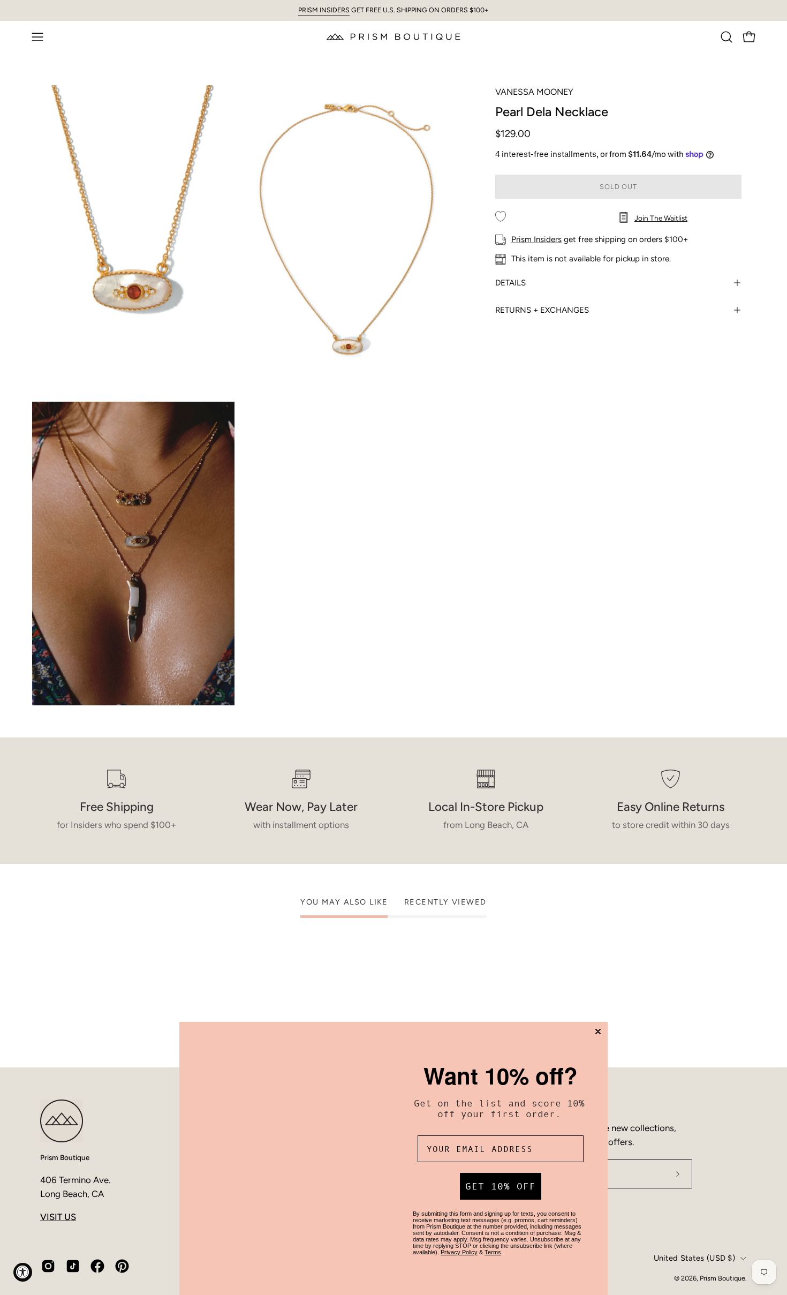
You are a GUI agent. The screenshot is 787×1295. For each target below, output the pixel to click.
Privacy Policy (459, 1252)
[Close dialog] (598, 1031)
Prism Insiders (536, 239)
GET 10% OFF (500, 1186)
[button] (726, 37)
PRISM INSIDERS (324, 10)
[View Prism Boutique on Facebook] (97, 1266)
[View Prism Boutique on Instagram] (48, 1266)
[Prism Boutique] (393, 36)
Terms (493, 1252)
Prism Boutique (64, 1157)
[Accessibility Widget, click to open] (22, 1272)
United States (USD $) (694, 1258)
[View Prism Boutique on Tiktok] (73, 1266)
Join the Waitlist (660, 218)
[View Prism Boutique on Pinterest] (122, 1266)
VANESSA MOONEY (534, 92)
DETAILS (510, 283)
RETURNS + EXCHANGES (542, 310)
